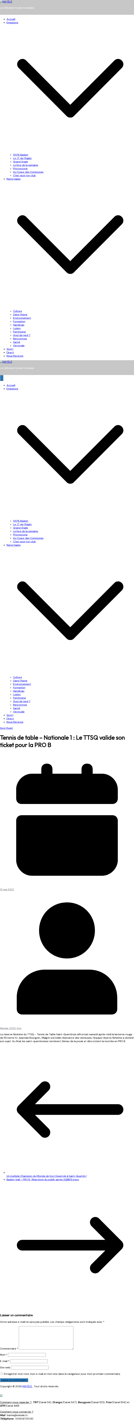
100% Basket (20, 154)
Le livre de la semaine (25, 165)
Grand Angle (20, 161)
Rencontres (20, 338)
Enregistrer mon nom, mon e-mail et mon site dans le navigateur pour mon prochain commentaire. (62, 1374)
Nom (3, 1354)
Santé (16, 342)
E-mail (4, 1361)
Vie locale (19, 345)
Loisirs (17, 328)
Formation (19, 321)
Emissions (12, 22)
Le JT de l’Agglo (22, 158)
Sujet (10, 728)
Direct (10, 352)
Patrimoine (19, 331)
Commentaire (9, 1348)
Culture (17, 311)
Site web (5, 1367)
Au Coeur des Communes (28, 172)
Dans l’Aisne (20, 314)
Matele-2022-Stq (10, 1028)
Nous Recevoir (15, 356)
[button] (70, 151)
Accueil (11, 19)
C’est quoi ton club (24, 175)
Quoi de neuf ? (21, 335)
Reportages (14, 179)
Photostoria (20, 168)
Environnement (22, 318)
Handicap (18, 325)
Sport (10, 349)
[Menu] (1, 378)
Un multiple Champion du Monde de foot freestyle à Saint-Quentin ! (47, 1176)
